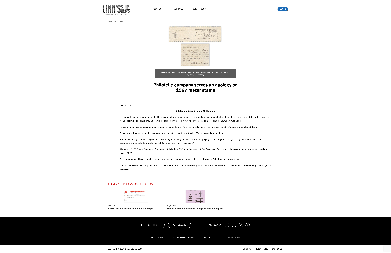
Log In (283, 9)
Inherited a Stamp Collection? (184, 238)
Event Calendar (179, 225)
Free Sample (177, 9)
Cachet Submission (210, 238)
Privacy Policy (261, 249)
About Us (157, 9)
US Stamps (118, 21)
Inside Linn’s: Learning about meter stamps (130, 208)
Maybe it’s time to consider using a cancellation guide (195, 208)
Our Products (200, 9)
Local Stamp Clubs (233, 238)
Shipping (247, 249)
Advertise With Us (157, 238)
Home (110, 21)
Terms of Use (277, 249)
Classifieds (153, 225)
